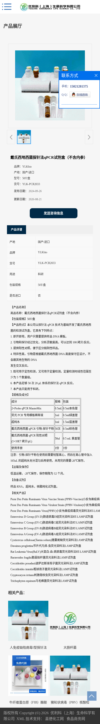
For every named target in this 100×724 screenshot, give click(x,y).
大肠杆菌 (70, 647)
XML (21, 719)
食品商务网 (76, 719)
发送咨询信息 (53, 213)
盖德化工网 (54, 719)
